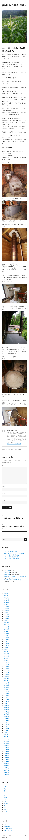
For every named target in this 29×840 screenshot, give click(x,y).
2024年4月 (6, 647)
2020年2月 (6, 742)
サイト (3, 500)
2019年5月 (6, 759)
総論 (5, 807)
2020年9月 (6, 728)
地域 (5, 790)
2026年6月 (6, 597)
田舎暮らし (20, 449)
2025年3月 (6, 626)
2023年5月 (6, 668)
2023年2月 (6, 674)
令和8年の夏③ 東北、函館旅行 (11, 555)
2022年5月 (6, 691)
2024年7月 (6, 641)
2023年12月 (6, 655)
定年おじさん (7, 449)
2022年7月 (6, 688)
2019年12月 (6, 745)
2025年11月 (6, 610)
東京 (5, 799)
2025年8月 (6, 616)
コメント (4, 465)
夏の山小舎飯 (7, 570)
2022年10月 (6, 682)
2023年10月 (6, 659)
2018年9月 (6, 774)
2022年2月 (6, 697)
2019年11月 (6, 747)
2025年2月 (6, 628)
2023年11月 (6, 657)
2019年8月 (6, 753)
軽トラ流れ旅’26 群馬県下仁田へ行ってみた (15, 580)
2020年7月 (6, 732)
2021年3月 (6, 718)
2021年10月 (6, 705)
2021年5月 (6, 715)
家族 (5, 792)
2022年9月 (6, 684)
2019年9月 (6, 751)
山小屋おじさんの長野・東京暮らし (14, 6)
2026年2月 (6, 604)
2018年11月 (6, 771)
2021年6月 (6, 713)
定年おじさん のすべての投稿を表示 (14, 443)
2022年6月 (6, 689)
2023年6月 (6, 666)
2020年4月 (6, 738)
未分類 (5, 797)
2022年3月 (6, 695)
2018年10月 (6, 773)
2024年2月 (6, 651)
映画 (5, 795)
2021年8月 (6, 709)
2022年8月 (6, 686)
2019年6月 (6, 757)
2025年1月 (6, 630)
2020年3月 (6, 740)
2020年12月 (7, 722)
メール (4, 493)
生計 (5, 801)
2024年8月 (6, 639)
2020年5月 (6, 736)
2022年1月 (6, 699)
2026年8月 (6, 593)
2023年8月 (6, 662)
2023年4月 (6, 670)
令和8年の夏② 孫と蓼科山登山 (11, 557)
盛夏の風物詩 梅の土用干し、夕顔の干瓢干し (15, 576)
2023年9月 (6, 660)
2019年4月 (6, 761)
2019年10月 (6, 749)
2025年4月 (6, 624)
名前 (3, 486)
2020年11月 (6, 724)
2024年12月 (6, 632)
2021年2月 (6, 720)
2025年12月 (6, 608)
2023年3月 (6, 672)
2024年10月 (7, 635)
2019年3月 (6, 763)
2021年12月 (6, 701)
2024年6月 (6, 643)
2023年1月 (6, 676)
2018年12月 (6, 769)
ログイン (6, 824)
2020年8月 (6, 730)
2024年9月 (6, 637)
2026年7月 (6, 595)
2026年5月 (6, 599)
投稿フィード (7, 826)
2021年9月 (6, 707)
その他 (5, 786)
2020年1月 (6, 744)
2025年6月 (6, 620)
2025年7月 (6, 618)
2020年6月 (6, 734)
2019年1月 (6, 767)
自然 (5, 809)
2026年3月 (6, 603)
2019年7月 (6, 755)
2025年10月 (6, 612)
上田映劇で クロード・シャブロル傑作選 (14, 553)
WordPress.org (8, 830)
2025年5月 (6, 622)
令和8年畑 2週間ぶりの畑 (10, 551)
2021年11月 (6, 703)
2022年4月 (6, 693)
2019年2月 (6, 765)
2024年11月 (6, 633)
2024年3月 (6, 649)
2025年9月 (6, 614)
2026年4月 (6, 601)
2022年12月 (6, 678)
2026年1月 (6, 606)
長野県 (5, 811)
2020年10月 (7, 726)
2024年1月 (6, 653)
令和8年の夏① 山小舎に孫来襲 (11, 559)
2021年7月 (6, 711)
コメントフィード (8, 828)
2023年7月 (6, 664)
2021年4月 (6, 716)
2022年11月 (6, 680)
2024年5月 (6, 645)
